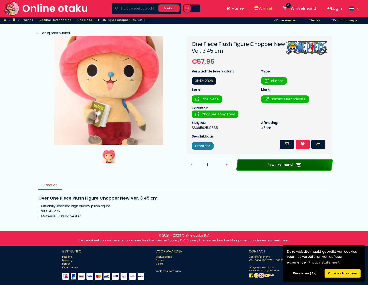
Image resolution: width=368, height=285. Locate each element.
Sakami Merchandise (288, 99)
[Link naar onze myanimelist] (271, 276)
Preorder (202, 145)
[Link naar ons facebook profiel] (251, 276)
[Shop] (14, 20)
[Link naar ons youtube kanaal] (266, 276)
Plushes (277, 80)
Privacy (159, 260)
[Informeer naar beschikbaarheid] (287, 144)
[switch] (191, 8)
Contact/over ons (259, 256)
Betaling (67, 256)
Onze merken (70, 267)
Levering (67, 260)
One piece (210, 99)
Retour (66, 263)
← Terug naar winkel (53, 33)
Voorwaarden (163, 256)
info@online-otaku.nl (261, 267)
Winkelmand (301, 7)
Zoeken (169, 8)
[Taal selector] (354, 8)
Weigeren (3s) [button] (305, 273)
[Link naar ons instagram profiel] (256, 276)
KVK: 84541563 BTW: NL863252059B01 (271, 260)
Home (237, 8)
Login (336, 8)
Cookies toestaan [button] (342, 273)
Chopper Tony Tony (218, 114)
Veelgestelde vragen (168, 271)
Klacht (159, 263)
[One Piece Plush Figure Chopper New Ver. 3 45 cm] (108, 90)
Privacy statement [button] (324, 262)
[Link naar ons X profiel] (261, 276)
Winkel (265, 8)
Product (50, 185)
